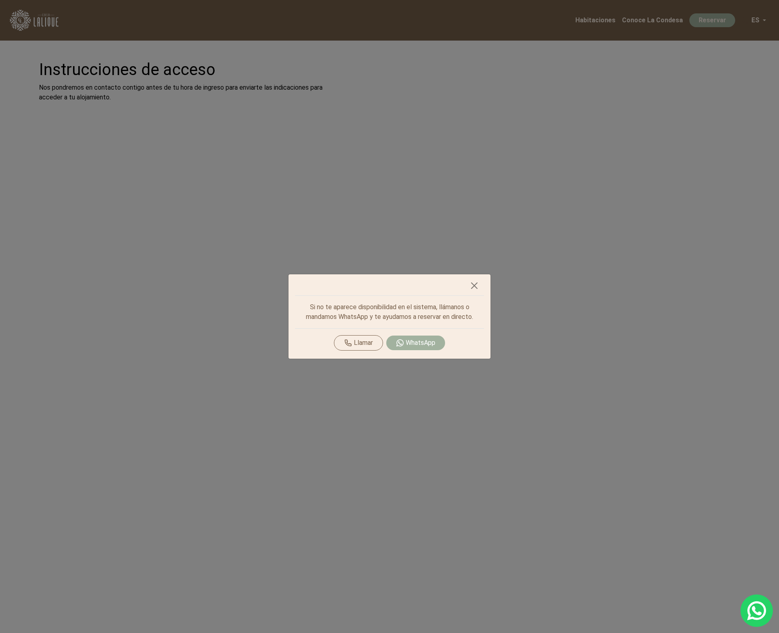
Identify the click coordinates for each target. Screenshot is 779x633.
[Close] (474, 285)
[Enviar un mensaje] (756, 610)
